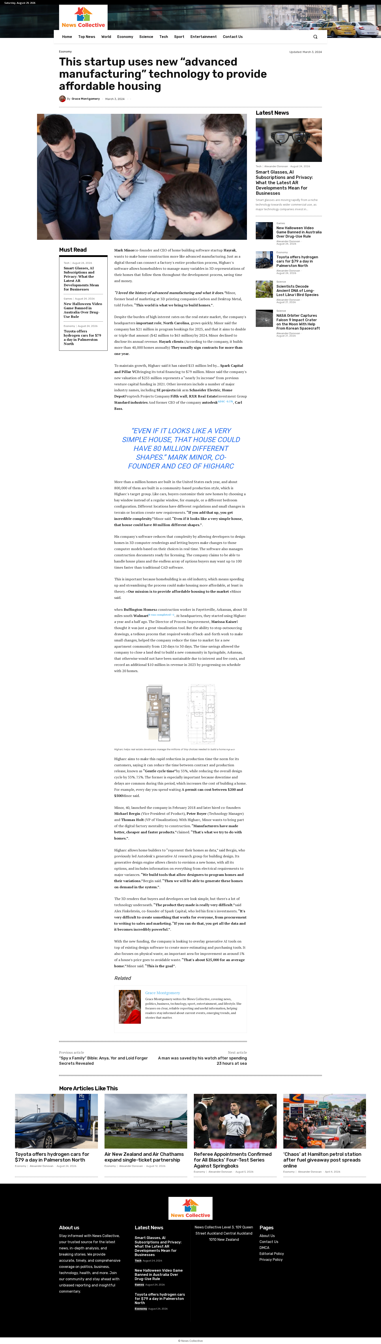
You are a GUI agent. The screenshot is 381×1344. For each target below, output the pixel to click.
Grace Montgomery (86, 98)
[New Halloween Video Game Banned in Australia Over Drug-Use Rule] (264, 230)
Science (281, 282)
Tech (66, 263)
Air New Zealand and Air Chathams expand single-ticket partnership (144, 1157)
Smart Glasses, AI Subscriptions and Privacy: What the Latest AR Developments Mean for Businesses (81, 279)
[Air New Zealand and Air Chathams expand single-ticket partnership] (146, 1121)
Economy (65, 51)
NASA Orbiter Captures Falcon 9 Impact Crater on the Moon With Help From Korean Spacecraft (298, 321)
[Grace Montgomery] (63, 99)
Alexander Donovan (276, 166)
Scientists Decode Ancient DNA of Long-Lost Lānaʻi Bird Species (297, 290)
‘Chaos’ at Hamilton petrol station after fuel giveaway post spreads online (322, 1160)
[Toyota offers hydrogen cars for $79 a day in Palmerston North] (264, 259)
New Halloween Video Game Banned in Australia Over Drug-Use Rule (83, 310)
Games (68, 299)
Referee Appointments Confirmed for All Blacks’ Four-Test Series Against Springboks (233, 1160)
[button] (315, 36)
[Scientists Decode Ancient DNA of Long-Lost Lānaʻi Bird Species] (264, 289)
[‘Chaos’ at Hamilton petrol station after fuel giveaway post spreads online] (324, 1121)
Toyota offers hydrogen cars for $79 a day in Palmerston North (82, 337)
